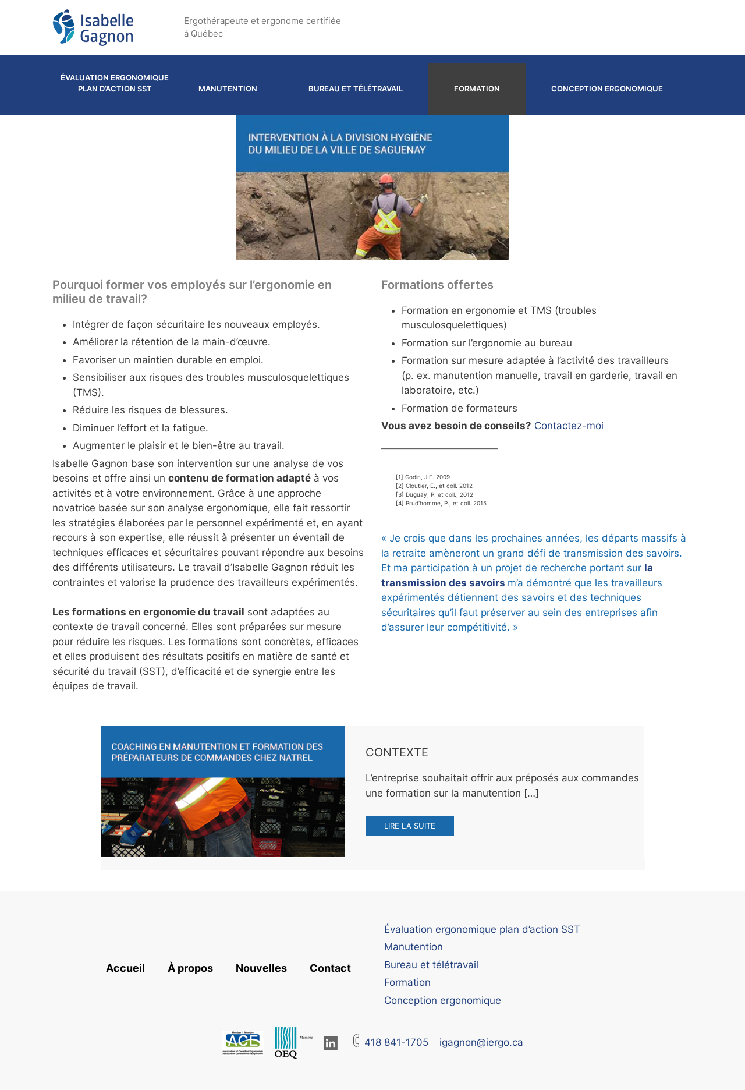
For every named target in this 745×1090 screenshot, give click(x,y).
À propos (190, 968)
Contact (330, 968)
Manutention (227, 88)
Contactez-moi (569, 425)
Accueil (125, 968)
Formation (477, 88)
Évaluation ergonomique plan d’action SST (115, 83)
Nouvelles (261, 968)
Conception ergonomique (607, 88)
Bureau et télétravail (355, 88)
